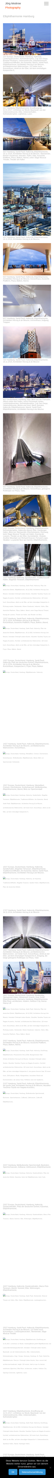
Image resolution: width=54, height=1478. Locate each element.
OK (13, 1472)
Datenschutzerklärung (32, 1472)
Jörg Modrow (13, 3)
